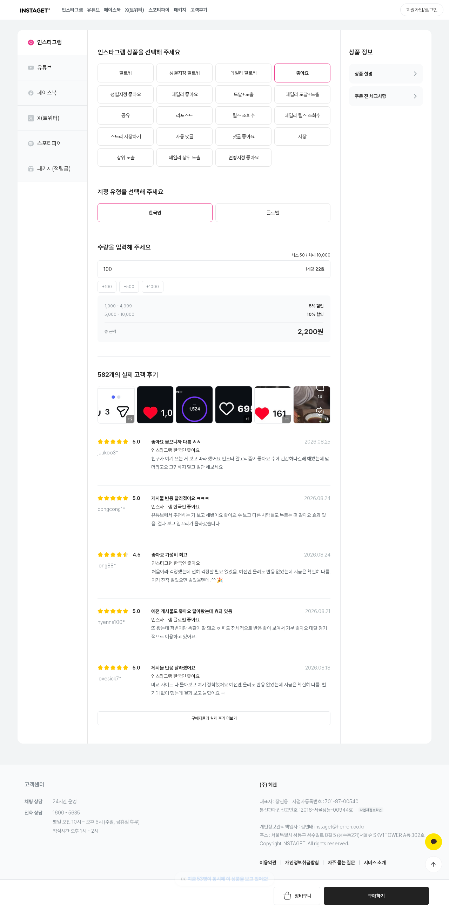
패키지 (180, 10)
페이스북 (112, 10)
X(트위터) (134, 10)
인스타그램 (72, 10)
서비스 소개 (375, 862)
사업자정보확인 (371, 810)
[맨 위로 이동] (433, 864)
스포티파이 (158, 10)
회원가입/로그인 (421, 10)
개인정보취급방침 (302, 862)
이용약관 (268, 862)
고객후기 (198, 10)
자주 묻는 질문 (341, 862)
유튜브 (93, 10)
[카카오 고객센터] (433, 841)
